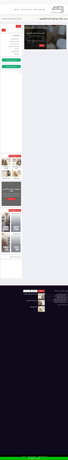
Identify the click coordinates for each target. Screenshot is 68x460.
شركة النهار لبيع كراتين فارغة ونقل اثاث (58, 8)
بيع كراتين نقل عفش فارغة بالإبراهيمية (38, 35)
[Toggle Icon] (4, 9)
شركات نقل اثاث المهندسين (6, 167)
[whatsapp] (4, 2)
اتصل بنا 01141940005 (11, 60)
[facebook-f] (14, 2)
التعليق (27, 291)
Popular (34, 291)
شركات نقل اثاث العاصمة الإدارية (16, 167)
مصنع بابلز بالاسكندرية (15, 51)
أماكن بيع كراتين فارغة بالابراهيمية (35, 33)
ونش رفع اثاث (16, 53)
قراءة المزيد (41, 45)
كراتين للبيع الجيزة (16, 178)
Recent (41, 291)
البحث (18, 26)
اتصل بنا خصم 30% (11, 199)
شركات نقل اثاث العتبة (6, 178)
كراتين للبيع (16, 9)
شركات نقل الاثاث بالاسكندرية (13, 46)
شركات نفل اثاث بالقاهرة (39, 9)
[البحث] (10, 9)
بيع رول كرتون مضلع (15, 38)
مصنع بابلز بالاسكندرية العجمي (19, 250)
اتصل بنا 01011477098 (11, 66)
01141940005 (15, 35)
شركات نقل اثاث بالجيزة (26, 9)
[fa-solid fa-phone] (7, 2)
